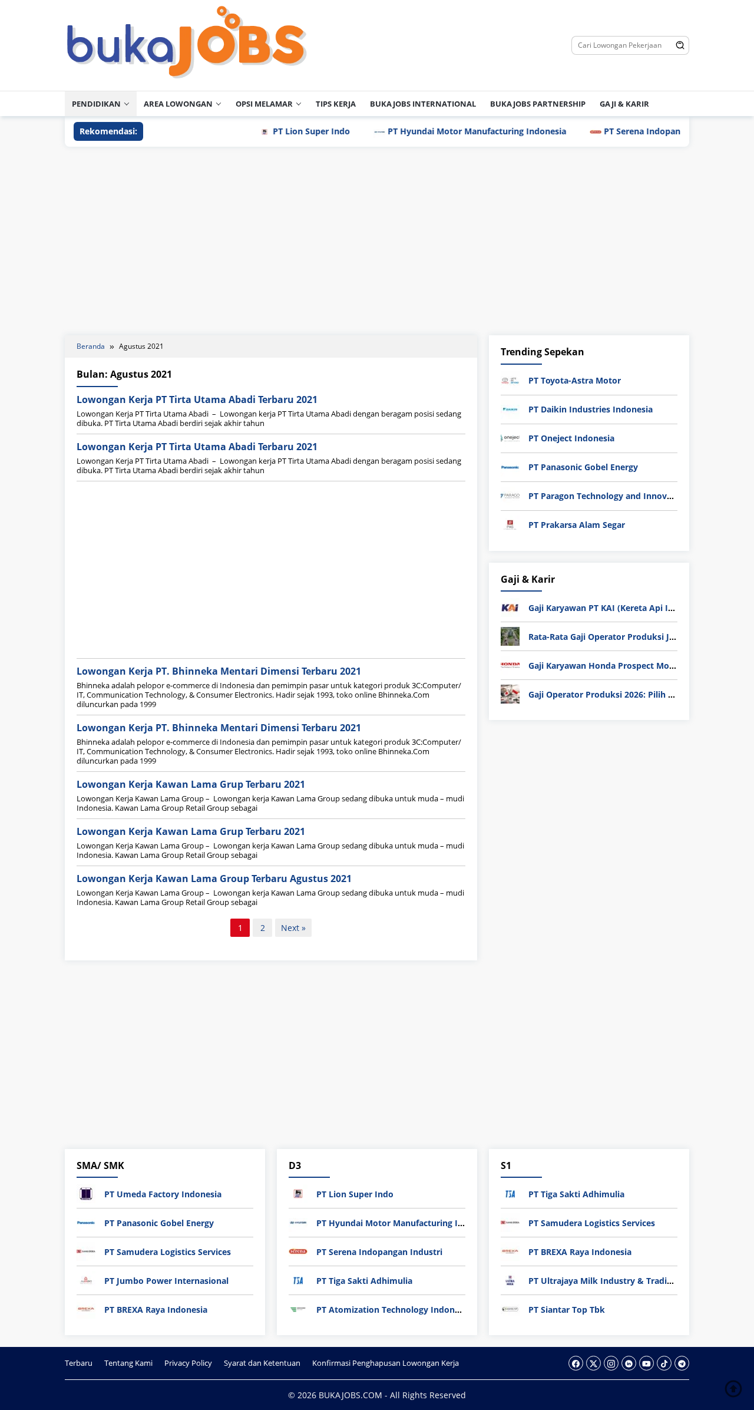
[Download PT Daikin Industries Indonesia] (510, 408)
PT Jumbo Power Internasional (166, 1280)
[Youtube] (646, 1363)
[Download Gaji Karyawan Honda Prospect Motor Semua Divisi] (510, 664)
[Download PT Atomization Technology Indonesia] (298, 1308)
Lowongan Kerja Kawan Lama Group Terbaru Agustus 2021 (214, 878)
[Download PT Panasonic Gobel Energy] (510, 466)
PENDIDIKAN (96, 103)
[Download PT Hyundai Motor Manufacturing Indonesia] (298, 1221)
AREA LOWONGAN (178, 103)
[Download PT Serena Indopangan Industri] (298, 1250)
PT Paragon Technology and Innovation (608, 495)
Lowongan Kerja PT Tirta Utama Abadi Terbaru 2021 (197, 399)
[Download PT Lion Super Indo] (298, 1192)
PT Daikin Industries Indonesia (590, 409)
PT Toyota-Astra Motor (574, 380)
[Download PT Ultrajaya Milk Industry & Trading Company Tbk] (510, 1279)
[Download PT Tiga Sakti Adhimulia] (298, 1279)
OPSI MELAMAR (264, 103)
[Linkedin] (628, 1363)
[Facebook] (575, 1363)
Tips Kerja (336, 103)
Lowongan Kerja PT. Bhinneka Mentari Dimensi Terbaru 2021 (219, 671)
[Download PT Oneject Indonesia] (510, 437)
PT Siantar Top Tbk (566, 1309)
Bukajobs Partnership (538, 103)
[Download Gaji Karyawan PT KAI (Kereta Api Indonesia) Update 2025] (510, 606)
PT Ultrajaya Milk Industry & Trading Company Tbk (632, 1280)
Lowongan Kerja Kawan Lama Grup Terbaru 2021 (191, 784)
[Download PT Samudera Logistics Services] (86, 1250)
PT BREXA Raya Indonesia (155, 1309)
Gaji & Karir (624, 103)
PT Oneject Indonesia (571, 438)
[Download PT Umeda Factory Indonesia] (86, 1192)
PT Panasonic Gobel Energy (583, 467)
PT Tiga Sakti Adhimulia (364, 1280)
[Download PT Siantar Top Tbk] (510, 1308)
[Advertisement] (377, 240)
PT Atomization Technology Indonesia (393, 1309)
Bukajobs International (423, 103)
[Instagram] (611, 1363)
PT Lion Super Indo (284, 131)
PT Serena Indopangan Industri (639, 131)
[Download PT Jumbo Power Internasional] (86, 1279)
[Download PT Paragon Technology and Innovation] (510, 495)
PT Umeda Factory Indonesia (162, 1194)
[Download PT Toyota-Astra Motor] (510, 379)
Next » (293, 927)
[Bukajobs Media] (187, 44)
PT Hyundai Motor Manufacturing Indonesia (449, 131)
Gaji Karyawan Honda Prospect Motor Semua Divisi (632, 665)
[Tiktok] (664, 1363)
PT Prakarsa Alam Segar (576, 524)
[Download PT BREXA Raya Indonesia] (86, 1308)
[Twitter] (593, 1363)
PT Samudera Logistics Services (167, 1251)
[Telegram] (681, 1363)
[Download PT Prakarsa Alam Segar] (510, 524)
